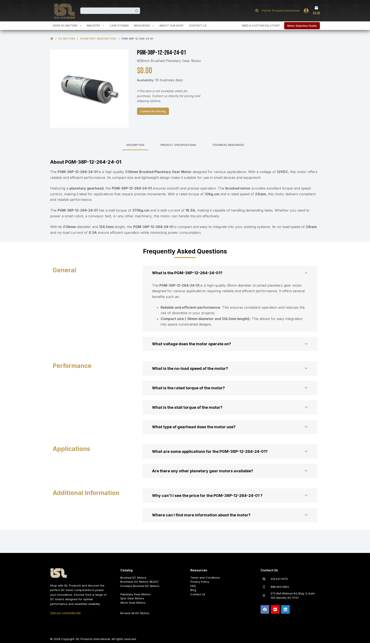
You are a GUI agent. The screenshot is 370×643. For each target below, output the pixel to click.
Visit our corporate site (65, 612)
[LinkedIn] (285, 609)
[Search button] (137, 11)
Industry (93, 25)
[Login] (306, 10)
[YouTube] (275, 609)
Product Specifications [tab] (178, 145)
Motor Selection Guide (302, 25)
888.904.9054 (280, 586)
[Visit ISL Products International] (256, 10)
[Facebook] (265, 609)
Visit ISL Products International (281, 10)
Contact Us (198, 25)
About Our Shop (171, 25)
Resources (142, 25)
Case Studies (119, 25)
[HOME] (51, 38)
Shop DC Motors (65, 25)
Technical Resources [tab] (228, 145)
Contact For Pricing (153, 111)
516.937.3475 (279, 579)
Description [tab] (135, 145)
